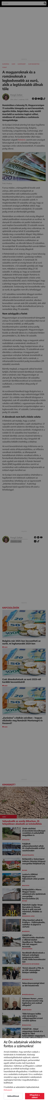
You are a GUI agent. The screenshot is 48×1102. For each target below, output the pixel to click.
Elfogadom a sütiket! (35, 1096)
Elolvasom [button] (8, 1090)
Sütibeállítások (13, 1096)
